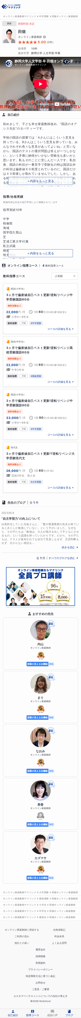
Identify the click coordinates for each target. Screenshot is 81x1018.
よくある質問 (59, 943)
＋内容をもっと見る (40, 181)
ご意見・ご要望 (40, 989)
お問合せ (40, 982)
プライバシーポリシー (40, 969)
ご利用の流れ (22, 936)
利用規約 (40, 963)
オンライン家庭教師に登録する (22, 929)
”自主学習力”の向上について (21, 518)
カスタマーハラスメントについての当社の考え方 (40, 996)
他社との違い (22, 943)
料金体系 (59, 936)
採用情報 (40, 956)
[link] (40, 308)
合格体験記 (59, 929)
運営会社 (40, 949)
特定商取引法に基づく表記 (40, 976)
